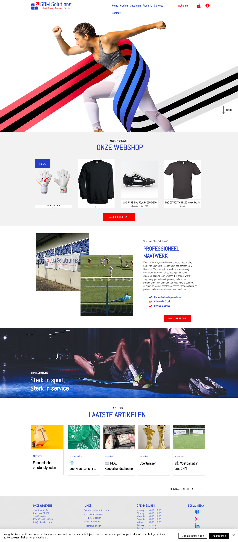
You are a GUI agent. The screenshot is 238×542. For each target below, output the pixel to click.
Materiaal (109, 456)
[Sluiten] (233, 535)
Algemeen (37, 456)
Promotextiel (76, 456)
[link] (199, 5)
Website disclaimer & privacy (96, 510)
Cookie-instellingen (193, 536)
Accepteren (219, 536)
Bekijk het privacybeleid (35, 537)
